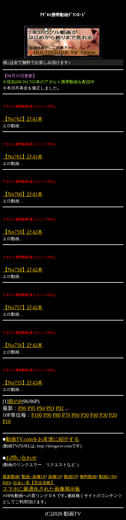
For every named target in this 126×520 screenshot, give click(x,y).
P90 (47, 415)
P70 (66, 415)
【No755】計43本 (23, 382)
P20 (113, 415)
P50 (85, 415)
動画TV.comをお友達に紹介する (42, 439)
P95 (31, 408)
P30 (104, 415)
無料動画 (88, 476)
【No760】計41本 (23, 194)
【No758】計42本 (23, 269)
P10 (7, 421)
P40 (94, 415)
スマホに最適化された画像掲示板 (41, 489)
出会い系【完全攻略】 (34, 482)
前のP (15, 401)
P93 (50, 408)
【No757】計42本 (23, 307)
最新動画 (11, 476)
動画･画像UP (34, 476)
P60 (75, 415)
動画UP (71, 476)
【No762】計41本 (23, 119)
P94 (41, 408)
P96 (22, 408)
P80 (57, 415)
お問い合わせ (21, 458)
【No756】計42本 (23, 345)
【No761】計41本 (23, 156)
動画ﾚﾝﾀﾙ (107, 476)
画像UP (55, 476)
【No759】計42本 (23, 232)
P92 (60, 408)
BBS (7, 482)
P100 (36, 415)
